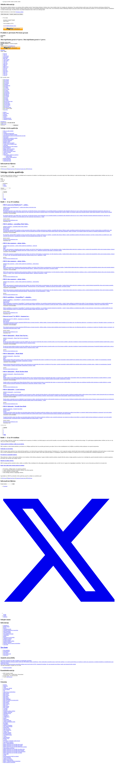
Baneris (4, 627)
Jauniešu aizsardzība (7, 667)
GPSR (4, 687)
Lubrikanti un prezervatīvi (8, 133)
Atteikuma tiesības (7, 632)
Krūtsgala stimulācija (7, 140)
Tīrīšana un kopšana (7, 758)
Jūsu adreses (5, 652)
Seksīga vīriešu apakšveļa (11, 157)
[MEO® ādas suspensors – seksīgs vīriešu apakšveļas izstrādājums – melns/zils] (20, 245)
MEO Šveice (6, 694)
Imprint (4, 636)
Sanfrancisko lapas (7, 160)
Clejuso (4, 736)
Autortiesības (6, 635)
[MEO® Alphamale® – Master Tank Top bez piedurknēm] (15, 338)
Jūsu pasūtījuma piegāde (8, 633)
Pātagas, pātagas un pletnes (9, 148)
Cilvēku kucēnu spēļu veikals (9, 151)
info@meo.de (9, 676)
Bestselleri (5, 115)
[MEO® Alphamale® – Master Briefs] (11, 356)
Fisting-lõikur (6, 719)
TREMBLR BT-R (7, 713)
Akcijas (4, 116)
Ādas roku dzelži (6, 728)
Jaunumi (5, 114)
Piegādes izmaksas (7, 639)
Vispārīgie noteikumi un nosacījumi (10, 630)
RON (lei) (5, 70)
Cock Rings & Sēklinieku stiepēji (10, 134)
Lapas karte (5, 644)
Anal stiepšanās (6, 737)
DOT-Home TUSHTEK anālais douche (11, 740)
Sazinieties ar (3, 121)
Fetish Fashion (9, 156)
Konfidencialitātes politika (8, 641)
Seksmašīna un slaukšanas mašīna (10, 138)
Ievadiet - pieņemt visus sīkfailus (16, 14)
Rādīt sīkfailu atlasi (5, 14)
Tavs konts (4, 647)
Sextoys (5, 132)
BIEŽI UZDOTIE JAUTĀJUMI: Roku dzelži (13, 744)
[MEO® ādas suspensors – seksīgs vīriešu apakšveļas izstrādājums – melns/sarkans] (21, 263)
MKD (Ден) (5, 66)
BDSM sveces (6, 738)
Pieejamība (5, 686)
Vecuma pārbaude (7, 757)
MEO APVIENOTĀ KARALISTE (10, 700)
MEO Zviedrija (6, 701)
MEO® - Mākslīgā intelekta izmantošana (11, 761)
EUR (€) (5, 53)
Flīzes (4, 184)
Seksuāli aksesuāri (7, 159)
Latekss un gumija (7, 152)
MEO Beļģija (6, 702)
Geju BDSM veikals (7, 734)
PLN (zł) (5, 69)
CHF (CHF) (5, 60)
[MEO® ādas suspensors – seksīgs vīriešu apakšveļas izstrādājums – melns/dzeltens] (21, 281)
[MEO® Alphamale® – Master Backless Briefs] (13, 374)
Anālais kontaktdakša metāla (9, 721)
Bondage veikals (6, 141)
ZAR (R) (5, 75)
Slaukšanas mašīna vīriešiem (9, 711)
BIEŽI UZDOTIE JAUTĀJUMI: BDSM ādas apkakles (15, 746)
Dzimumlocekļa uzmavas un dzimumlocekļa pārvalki (14, 135)
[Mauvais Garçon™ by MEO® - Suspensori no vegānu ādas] (16, 318)
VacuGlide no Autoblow (8, 742)
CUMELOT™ (6, 717)
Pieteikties (3, 50)
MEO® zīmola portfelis (8, 759)
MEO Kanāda (6, 706)
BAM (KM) (5, 57)
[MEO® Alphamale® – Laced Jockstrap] (12, 392)
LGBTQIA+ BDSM (7, 688)
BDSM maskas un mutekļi (8, 142)
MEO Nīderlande (7, 699)
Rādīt (2, 178)
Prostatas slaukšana (7, 733)
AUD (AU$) (6, 56)
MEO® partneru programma (9, 762)
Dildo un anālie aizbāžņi (8, 131)
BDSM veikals (6, 626)
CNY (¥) (5, 62)
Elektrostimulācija (7, 147)
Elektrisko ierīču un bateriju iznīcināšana (11, 643)
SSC (4, 690)
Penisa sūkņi (5, 136)
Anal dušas (5, 145)
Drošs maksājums (7, 631)
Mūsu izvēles (6, 113)
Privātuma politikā (19, 11)
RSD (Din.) (5, 71)
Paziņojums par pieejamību (9, 637)
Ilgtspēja (5, 684)
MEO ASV (5, 705)
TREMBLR (5, 724)
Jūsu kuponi (5, 655)
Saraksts (5, 185)
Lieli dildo (5, 709)
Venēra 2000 (6, 754)
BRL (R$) (5, 58)
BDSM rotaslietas (7, 158)
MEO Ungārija (6, 703)
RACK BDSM (6, 689)
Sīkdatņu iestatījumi (7, 642)
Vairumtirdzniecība (7, 118)
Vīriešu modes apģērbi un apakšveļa (10, 154)
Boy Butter (5, 722)
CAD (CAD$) (6, 59)
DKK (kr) (5, 64)
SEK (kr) (5, 72)
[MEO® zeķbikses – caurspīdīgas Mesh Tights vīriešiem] (15, 226)
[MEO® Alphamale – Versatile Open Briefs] (12, 408)
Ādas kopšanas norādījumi (8, 748)
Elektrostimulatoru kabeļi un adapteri (11, 756)
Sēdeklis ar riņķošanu (7, 725)
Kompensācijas (6, 651)
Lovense (5, 739)
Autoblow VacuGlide (7, 712)
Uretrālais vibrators (7, 732)
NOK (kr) (5, 68)
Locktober (5, 708)
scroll (2, 679)
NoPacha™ (5, 714)
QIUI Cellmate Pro (7, 730)
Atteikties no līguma (7, 119)
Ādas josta (5, 153)
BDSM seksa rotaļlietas (8, 150)
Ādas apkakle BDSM (7, 726)
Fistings (4, 718)
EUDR (4, 755)
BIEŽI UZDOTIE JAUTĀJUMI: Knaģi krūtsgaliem (14, 751)
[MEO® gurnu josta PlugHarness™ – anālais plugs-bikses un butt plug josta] (19, 207)
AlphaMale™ (6, 715)
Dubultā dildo (6, 727)
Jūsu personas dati (7, 653)
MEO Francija (6, 695)
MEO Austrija (6, 693)
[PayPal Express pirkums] (13, 29)
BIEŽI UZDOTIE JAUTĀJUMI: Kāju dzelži (12, 745)
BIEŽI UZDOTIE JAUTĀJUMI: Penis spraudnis (13, 750)
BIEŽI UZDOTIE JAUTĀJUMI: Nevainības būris (14, 749)
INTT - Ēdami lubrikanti (8, 743)
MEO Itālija (5, 696)
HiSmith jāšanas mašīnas (8, 139)
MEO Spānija (6, 697)
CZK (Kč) (5, 63)
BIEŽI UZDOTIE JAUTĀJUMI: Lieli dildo (12, 752)
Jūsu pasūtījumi (6, 650)
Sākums (5, 112)
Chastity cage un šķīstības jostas (10, 144)
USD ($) (5, 54)
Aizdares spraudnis (7, 720)
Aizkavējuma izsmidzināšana (9, 691)
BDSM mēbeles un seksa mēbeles (10, 146)
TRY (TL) (5, 74)
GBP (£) (5, 65)
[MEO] (3, 123)
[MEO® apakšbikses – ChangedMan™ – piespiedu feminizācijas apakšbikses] (20, 299)
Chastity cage (6, 731)
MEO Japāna (6, 707)
